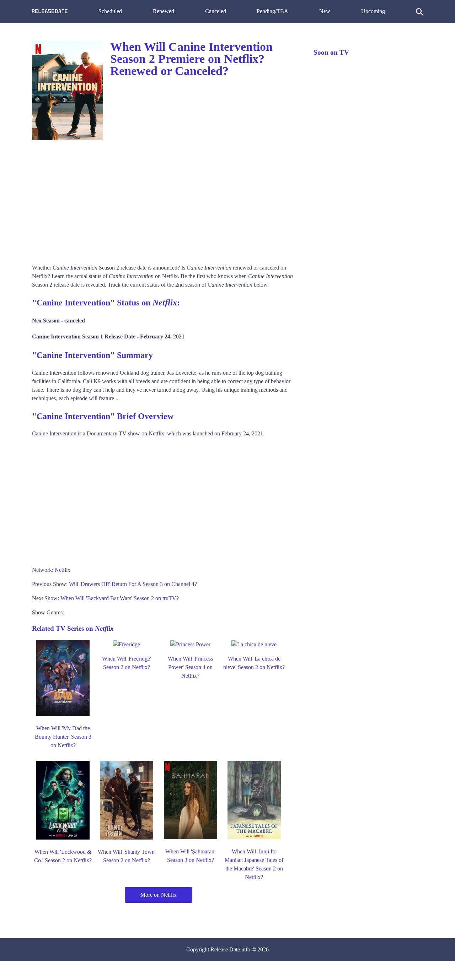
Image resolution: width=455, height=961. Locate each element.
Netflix (62, 570)
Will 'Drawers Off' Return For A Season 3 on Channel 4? (133, 584)
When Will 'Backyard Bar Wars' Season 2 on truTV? (119, 598)
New (324, 11)
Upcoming (373, 11)
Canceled (215, 11)
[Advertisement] (165, 199)
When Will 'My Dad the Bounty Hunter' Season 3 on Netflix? (63, 736)
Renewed (163, 11)
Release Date (225, 949)
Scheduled (110, 11)
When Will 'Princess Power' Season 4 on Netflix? (190, 667)
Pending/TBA (272, 11)
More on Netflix (158, 895)
